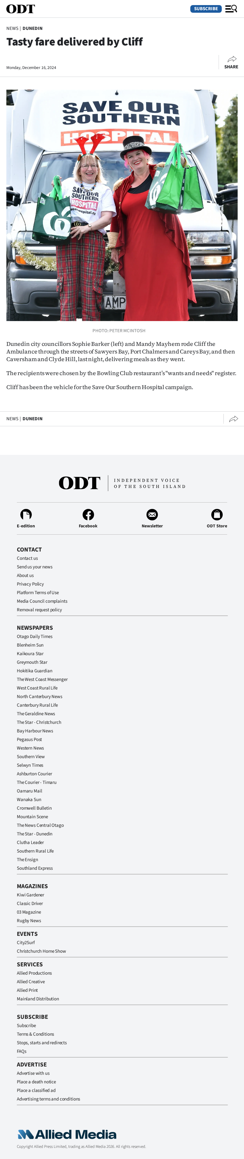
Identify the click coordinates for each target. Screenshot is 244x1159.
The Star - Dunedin (34, 834)
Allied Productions (34, 973)
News (12, 28)
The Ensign (27, 859)
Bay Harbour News (35, 731)
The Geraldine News (36, 713)
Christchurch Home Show (41, 951)
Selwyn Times (30, 765)
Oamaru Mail (29, 791)
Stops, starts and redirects (42, 1042)
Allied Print (27, 990)
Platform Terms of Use (38, 592)
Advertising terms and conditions (48, 1099)
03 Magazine (29, 912)
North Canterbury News (39, 696)
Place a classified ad (36, 1090)
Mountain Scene (32, 816)
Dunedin (33, 28)
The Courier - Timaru (37, 782)
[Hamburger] (231, 9)
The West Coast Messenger (42, 679)
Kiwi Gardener (30, 895)
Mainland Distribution (38, 999)
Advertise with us (33, 1073)
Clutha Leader (30, 842)
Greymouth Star (32, 662)
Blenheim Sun (30, 645)
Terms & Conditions (35, 1034)
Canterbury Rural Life (37, 705)
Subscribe (206, 8)
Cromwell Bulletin (34, 808)
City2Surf (26, 942)
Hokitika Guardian (34, 671)
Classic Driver (30, 903)
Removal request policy (39, 610)
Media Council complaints (42, 601)
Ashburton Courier (34, 774)
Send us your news (34, 567)
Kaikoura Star (30, 653)
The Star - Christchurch (39, 722)
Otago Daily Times (34, 636)
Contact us (27, 558)
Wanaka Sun (29, 799)
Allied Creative (31, 981)
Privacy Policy (30, 584)
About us (25, 575)
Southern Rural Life (35, 851)
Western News (30, 748)
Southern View (31, 756)
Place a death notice (36, 1082)
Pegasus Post (29, 739)
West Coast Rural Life (37, 688)
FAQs (21, 1051)
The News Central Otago (40, 825)
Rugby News (29, 920)
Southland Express (34, 868)
